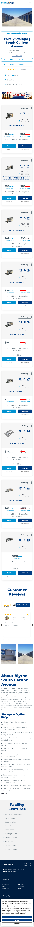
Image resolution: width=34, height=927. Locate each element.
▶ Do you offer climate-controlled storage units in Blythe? (16, 739)
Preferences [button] (22, 913)
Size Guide (21, 886)
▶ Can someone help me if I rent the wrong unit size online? (14, 781)
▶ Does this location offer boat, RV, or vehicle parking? (14, 771)
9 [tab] (23, 639)
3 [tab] (8, 639)
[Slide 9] (24, 24)
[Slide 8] (22, 24)
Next (32, 625)
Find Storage (5, 884)
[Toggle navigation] (30, 3)
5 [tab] (13, 639)
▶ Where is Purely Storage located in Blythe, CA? (14, 723)
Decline (17, 920)
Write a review (23, 605)
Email (16, 75)
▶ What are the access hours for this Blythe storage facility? (17, 734)
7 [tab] (18, 639)
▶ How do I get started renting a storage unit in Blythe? (16, 790)
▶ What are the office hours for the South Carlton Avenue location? (16, 728)
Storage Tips (5, 888)
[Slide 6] (18, 24)
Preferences (17, 923)
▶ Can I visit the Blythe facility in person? (16, 786)
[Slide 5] (16, 24)
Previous (2, 625)
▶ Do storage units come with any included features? (13, 776)
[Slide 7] (20, 24)
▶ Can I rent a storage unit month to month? (14, 750)
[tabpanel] (17, 624)
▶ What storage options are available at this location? (15, 760)
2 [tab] (6, 639)
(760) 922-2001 (17, 56)
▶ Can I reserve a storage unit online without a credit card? (14, 755)
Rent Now (4, 793)
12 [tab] (30, 639)
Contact (4, 891)
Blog (19, 888)
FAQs (3, 886)
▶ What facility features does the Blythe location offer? (15, 765)
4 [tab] (11, 639)
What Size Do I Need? (15, 85)
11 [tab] (28, 639)
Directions (10, 80)
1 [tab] (3, 639)
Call (8, 75)
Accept (17, 917)
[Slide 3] (12, 24)
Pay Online (21, 884)
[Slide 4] (14, 24)
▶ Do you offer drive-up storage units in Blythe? (15, 744)
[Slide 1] (7, 24)
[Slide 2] (9, 24)
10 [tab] (25, 639)
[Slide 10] (26, 24)
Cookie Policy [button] (16, 912)
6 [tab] (16, 639)
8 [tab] (21, 639)
